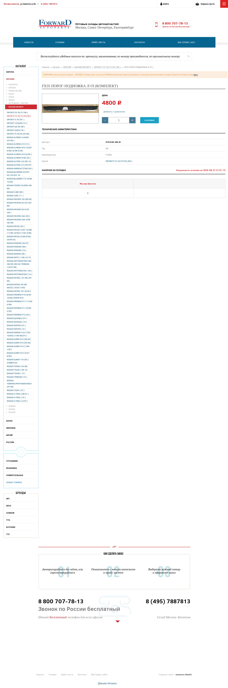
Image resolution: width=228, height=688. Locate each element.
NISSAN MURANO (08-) (16, 246)
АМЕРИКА (10, 428)
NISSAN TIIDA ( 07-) (16, 390)
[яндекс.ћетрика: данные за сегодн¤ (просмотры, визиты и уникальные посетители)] (107, 683)
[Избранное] (224, 7)
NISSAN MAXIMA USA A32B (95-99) (18, 221)
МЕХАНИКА (11, 468)
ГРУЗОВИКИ (12, 461)
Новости (29, 42)
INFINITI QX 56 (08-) (16, 126)
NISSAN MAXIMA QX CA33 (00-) (18, 211)
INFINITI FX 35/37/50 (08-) (19, 116)
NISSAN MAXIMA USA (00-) (18, 216)
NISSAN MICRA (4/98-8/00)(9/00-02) (19, 238)
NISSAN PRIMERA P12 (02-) (18, 314)
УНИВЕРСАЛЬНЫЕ (14, 475)
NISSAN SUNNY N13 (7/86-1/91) (18, 348)
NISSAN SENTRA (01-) (16, 325)
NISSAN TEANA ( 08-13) (17, 369)
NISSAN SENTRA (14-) (16, 329)
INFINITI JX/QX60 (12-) (17, 123)
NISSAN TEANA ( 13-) (16, 373)
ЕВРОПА (10, 71)
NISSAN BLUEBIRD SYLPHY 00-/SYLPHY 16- (18, 173)
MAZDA (12, 100)
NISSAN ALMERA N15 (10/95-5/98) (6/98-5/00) (19, 149)
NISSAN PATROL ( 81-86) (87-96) (19, 279)
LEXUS (11, 97)
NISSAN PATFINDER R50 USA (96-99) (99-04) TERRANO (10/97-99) (19, 264)
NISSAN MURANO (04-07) (18, 243)
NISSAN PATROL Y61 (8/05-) (19, 291)
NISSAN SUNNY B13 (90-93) (19, 339)
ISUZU (11, 93)
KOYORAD (10, 527)
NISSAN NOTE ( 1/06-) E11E (19, 257)
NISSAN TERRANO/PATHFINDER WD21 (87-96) (19, 383)
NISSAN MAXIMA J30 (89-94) (19, 199)
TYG (8, 520)
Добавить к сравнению (114, 111)
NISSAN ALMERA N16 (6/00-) (19, 154)
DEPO (8, 505)
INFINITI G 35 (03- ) (15, 119)
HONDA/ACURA (15, 90)
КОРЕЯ (9, 420)
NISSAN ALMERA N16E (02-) (19, 157)
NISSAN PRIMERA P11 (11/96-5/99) (20, 303)
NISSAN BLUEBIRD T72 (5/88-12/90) (19, 180)
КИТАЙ (9, 435)
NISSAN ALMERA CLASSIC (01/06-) (18, 139)
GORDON (10, 512)
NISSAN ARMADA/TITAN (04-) (20, 168)
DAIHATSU (13, 84)
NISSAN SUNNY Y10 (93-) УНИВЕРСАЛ (18, 361)
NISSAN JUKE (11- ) (15, 195)
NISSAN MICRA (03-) (16, 226)
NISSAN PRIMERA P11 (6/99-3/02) (19, 309)
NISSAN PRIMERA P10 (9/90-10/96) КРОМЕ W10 (19, 296)
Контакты (139, 42)
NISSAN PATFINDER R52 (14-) (19, 274)
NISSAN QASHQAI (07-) (17, 318)
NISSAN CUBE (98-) (15, 192)
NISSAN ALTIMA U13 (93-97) (19, 165)
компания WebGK (184, 674)
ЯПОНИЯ (10, 79)
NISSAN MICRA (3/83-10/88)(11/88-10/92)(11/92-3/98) (19, 231)
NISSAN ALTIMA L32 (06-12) (19, 161)
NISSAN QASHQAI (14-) (17, 321)
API (8, 498)
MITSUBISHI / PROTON (18, 103)
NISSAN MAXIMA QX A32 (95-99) (19, 204)
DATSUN (12, 87)
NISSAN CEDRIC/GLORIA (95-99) (19, 187)
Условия (59, 42)
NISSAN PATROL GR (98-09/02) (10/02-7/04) (17, 286)
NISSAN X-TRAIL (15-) (16, 397)
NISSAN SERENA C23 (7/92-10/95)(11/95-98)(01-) (19, 334)
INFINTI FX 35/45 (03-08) (18, 133)
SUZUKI (12, 409)
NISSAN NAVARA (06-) (16, 253)
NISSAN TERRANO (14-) (17, 377)
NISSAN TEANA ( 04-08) (17, 366)
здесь (195, 74)
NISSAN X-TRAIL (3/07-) (17, 401)
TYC (8, 534)
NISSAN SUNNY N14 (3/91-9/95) (18, 354)
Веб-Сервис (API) (186, 42)
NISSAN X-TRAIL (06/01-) (18, 393)
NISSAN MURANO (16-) (16, 250)
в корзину (149, 120)
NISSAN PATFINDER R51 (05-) (19, 270)
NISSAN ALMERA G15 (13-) (18, 144)
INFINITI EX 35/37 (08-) (17, 112)
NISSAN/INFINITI (16, 107)
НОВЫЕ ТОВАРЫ (14, 482)
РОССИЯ (10, 442)
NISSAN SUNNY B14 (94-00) (19, 342)
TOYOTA (12, 412)
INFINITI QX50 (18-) (16, 130)
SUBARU (12, 406)
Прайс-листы (98, 42)
